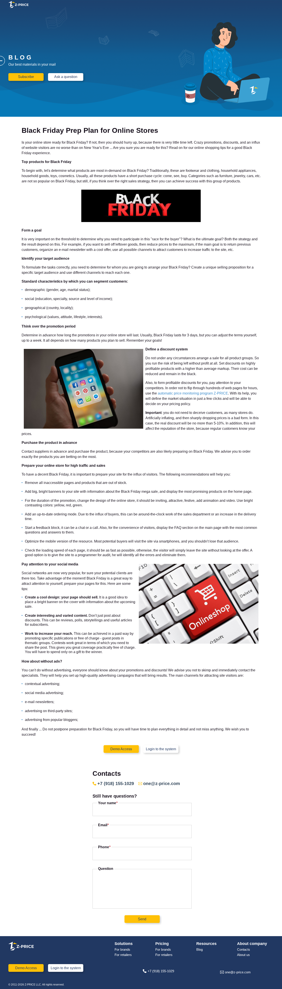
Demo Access (121, 749)
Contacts (243, 949)
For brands (122, 949)
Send (142, 919)
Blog (199, 949)
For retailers (123, 955)
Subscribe (26, 77)
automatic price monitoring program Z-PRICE (193, 393)
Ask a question (65, 77)
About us (243, 955)
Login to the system (161, 749)
